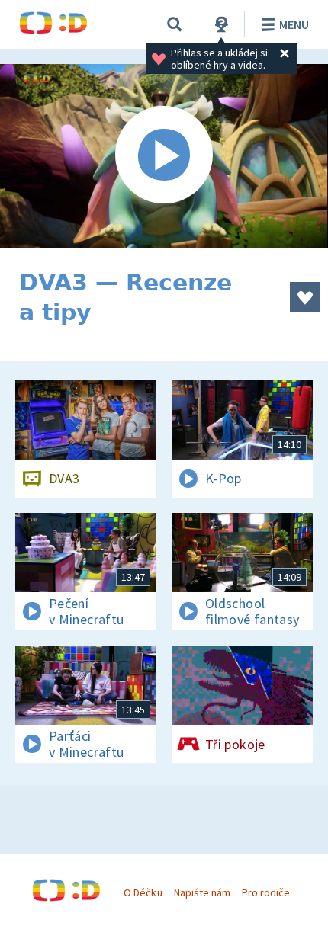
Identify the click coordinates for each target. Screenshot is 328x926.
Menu (294, 24)
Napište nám (202, 892)
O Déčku (143, 892)
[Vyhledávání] (175, 24)
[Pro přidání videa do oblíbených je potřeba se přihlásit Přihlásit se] (305, 297)
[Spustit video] (164, 156)
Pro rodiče (266, 892)
